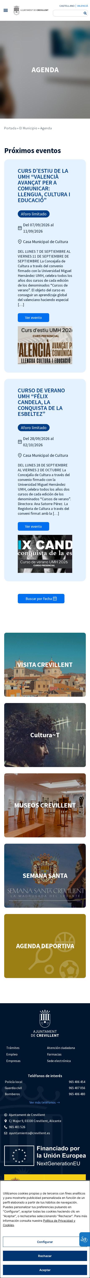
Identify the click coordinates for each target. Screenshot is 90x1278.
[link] (31, 10)
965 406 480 (77, 1094)
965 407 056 (77, 1088)
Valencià (82, 5)
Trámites (12, 1048)
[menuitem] (24, 1048)
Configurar (45, 1242)
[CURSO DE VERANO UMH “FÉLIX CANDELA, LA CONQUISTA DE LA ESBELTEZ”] (45, 554)
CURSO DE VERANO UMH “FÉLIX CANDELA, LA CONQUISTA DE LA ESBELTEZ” (41, 402)
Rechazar (45, 1256)
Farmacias (54, 1054)
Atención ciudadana (61, 1048)
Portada (10, 128)
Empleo (12, 1054)
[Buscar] (85, 13)
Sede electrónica (59, 1061)
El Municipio (28, 128)
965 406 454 (77, 1082)
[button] (5, 10)
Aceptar (45, 1270)
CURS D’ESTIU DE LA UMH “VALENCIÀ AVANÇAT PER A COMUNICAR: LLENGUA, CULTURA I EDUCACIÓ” (44, 185)
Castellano (67, 5)
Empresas (13, 1061)
